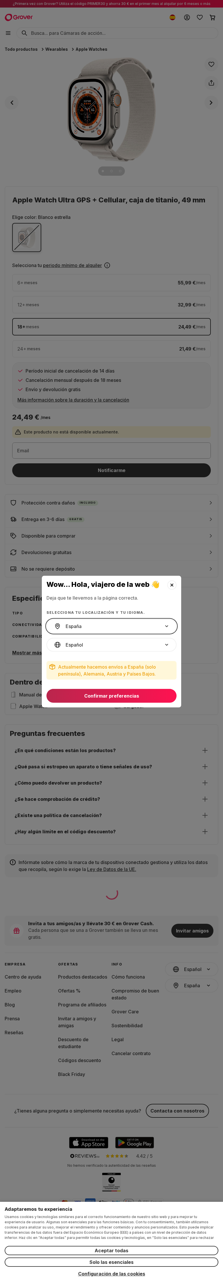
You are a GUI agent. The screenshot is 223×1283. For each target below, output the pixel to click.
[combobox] (111, 626)
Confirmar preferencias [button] (111, 696)
